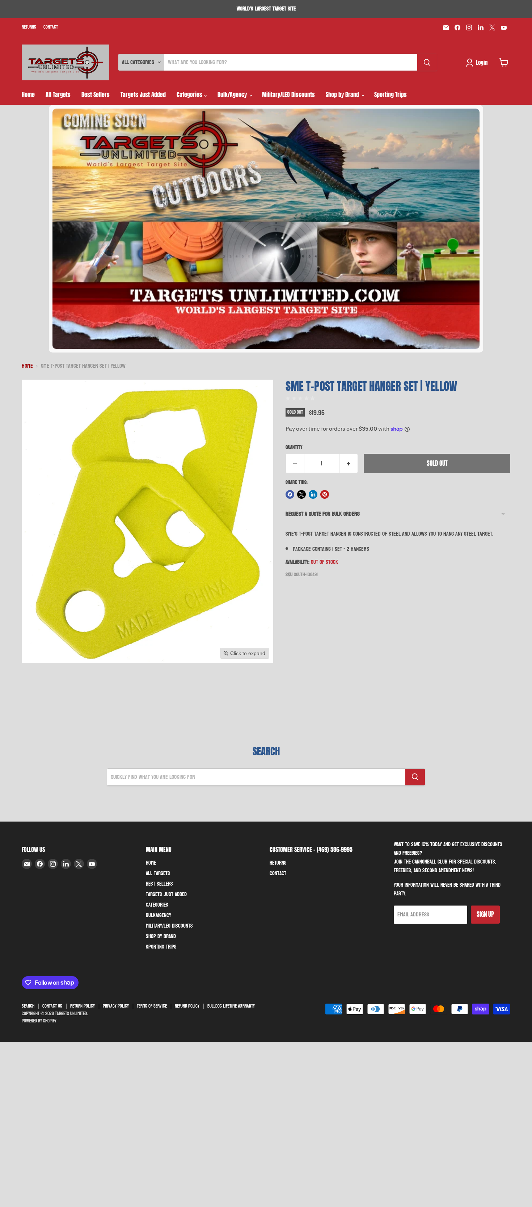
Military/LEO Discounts (288, 94)
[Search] (427, 62)
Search (28, 1006)
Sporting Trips (390, 94)
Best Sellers (95, 94)
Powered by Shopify (39, 1021)
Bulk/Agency (233, 94)
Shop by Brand (343, 94)
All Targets (58, 94)
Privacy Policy (116, 1006)
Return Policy (82, 1006)
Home (28, 94)
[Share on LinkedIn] (313, 494)
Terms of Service (152, 1006)
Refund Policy (187, 1006)
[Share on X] (301, 494)
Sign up (485, 914)
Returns (29, 27)
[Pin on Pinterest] (324, 494)
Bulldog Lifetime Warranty (231, 1006)
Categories (190, 94)
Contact (50, 27)
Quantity (294, 447)
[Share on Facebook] (290, 494)
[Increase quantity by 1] (348, 463)
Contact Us (52, 1006)
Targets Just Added (143, 94)
